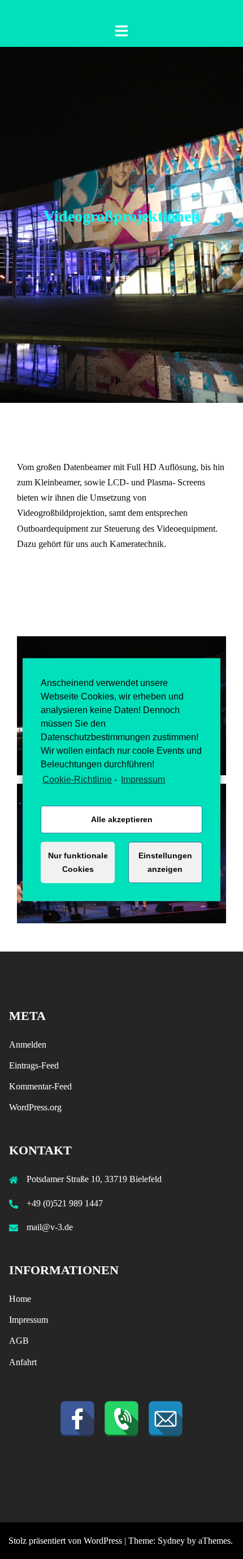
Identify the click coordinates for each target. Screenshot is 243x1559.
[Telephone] (121, 1419)
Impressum (143, 779)
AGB (19, 1340)
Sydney (171, 1540)
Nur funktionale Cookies (78, 862)
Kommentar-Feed (40, 1086)
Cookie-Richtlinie (77, 779)
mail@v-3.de (50, 1227)
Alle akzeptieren (122, 819)
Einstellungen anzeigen (165, 862)
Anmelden (27, 1044)
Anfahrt (23, 1362)
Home (20, 1299)
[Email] (165, 1419)
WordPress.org (35, 1107)
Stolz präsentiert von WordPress (65, 1540)
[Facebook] (77, 1419)
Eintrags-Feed (34, 1065)
